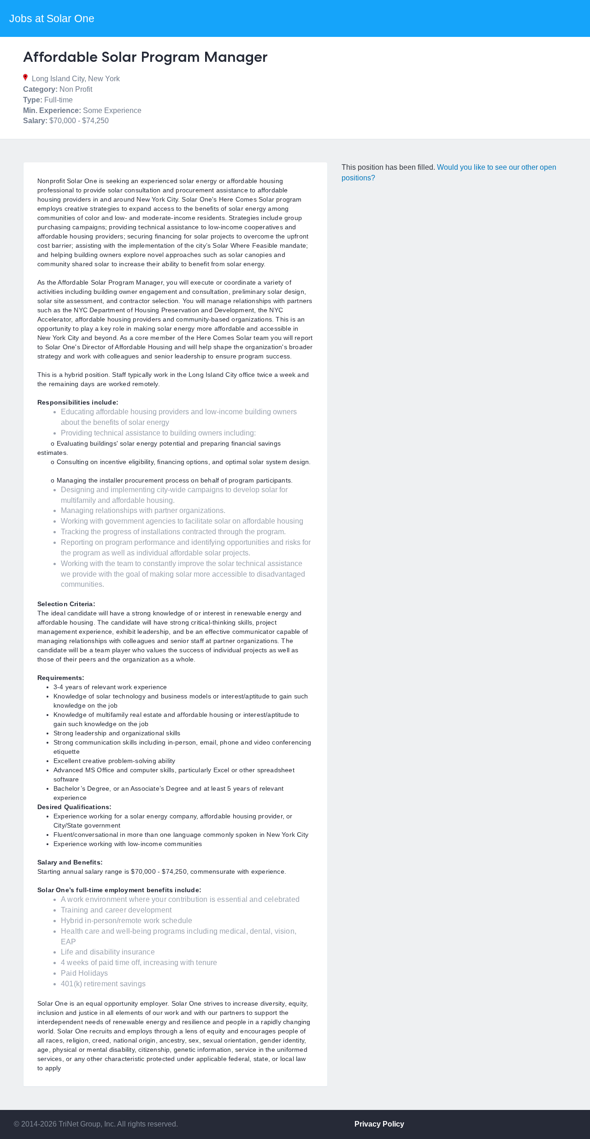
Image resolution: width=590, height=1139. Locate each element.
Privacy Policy (379, 1124)
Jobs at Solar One (51, 18)
